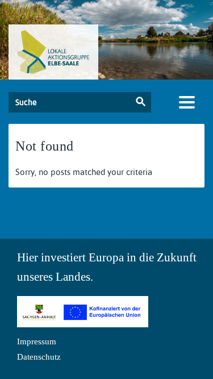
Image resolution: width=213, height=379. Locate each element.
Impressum (36, 341)
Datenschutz (39, 356)
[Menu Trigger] (186, 102)
